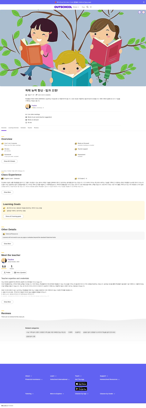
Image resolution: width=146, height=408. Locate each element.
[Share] (139, 12)
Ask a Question (21, 272)
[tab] (3, 128)
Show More (7, 192)
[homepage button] (63, 7)
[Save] (143, 12)
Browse (75, 7)
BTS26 (76, 2)
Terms (86, 2)
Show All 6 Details (9, 161)
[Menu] (91, 7)
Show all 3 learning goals (13, 216)
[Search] (87, 7)
